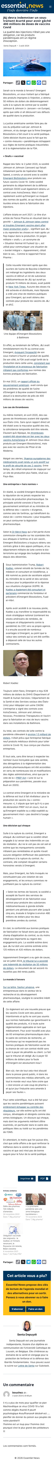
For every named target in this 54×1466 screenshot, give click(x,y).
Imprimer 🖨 (26, 1178)
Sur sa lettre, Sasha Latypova (18, 987)
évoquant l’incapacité (26, 352)
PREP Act (21, 778)
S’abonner (17, 1309)
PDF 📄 (44, 1178)
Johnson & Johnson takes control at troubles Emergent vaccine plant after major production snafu (25, 225)
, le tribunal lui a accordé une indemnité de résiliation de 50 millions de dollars (25, 964)
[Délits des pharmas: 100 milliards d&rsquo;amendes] (13, 1199)
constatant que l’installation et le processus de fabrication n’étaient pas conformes (26, 367)
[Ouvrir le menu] (50, 7)
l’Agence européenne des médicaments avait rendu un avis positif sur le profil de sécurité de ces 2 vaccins (26, 462)
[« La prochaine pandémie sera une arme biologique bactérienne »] (36, 1199)
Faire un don (35, 1309)
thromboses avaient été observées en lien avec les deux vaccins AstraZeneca (26, 436)
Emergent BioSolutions (15, 178)
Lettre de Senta (26, 1365)
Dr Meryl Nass (19, 532)
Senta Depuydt (10, 46)
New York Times (17, 286)
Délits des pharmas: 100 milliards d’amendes (11, 1209)
